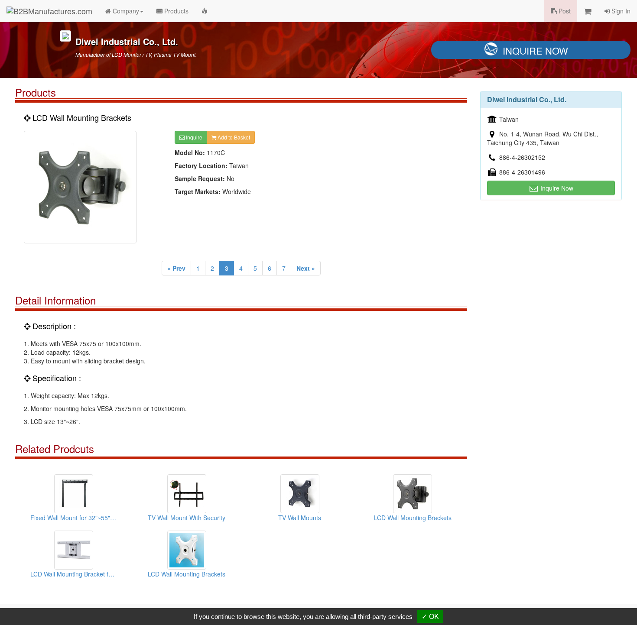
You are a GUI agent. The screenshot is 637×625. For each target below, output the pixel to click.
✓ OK (430, 616)
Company (125, 10)
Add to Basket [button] (233, 137)
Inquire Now (535, 50)
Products (175, 10)
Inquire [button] (193, 137)
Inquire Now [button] (556, 188)
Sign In (620, 10)
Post (564, 10)
